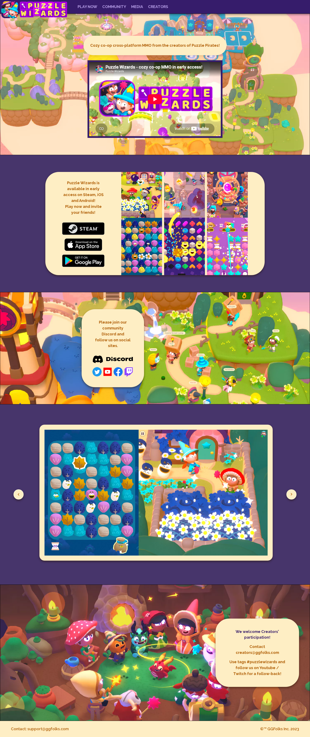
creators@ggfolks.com (257, 652)
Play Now (87, 6)
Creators (158, 6)
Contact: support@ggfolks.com (40, 729)
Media (137, 6)
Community (114, 6)
